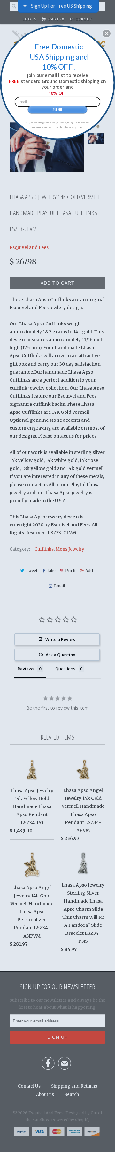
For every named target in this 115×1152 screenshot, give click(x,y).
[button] (107, 33)
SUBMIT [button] (57, 109)
